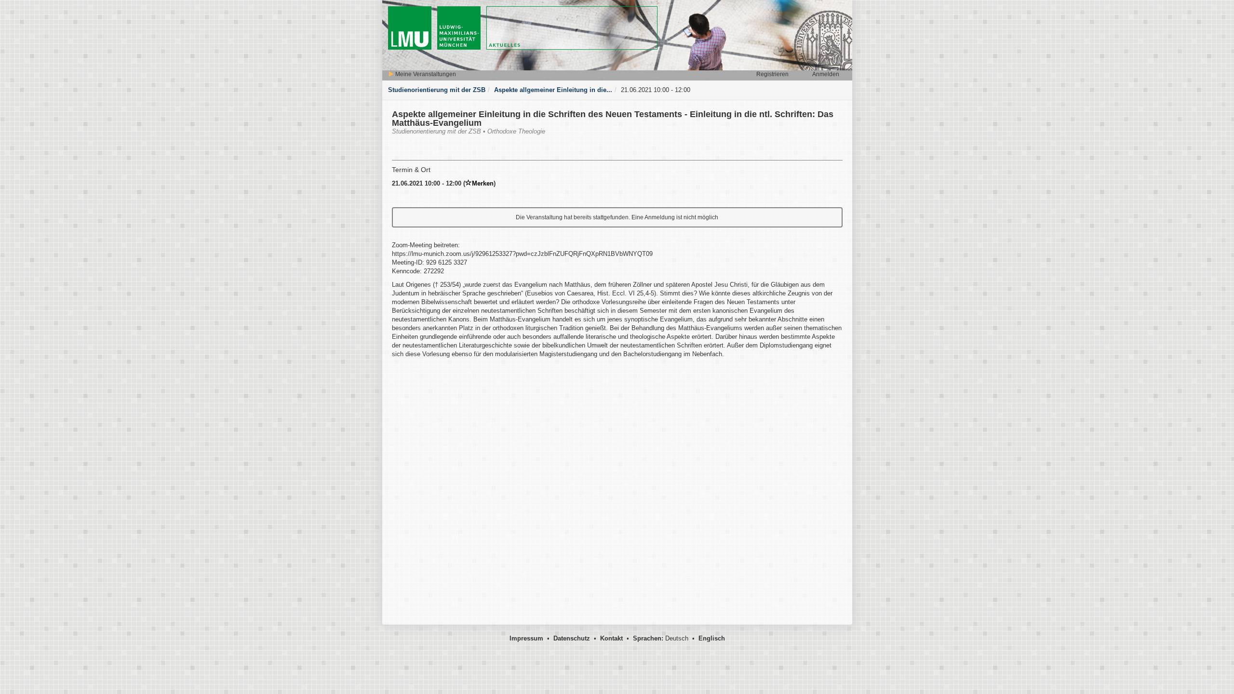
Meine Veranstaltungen (425, 74)
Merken (483, 183)
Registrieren (772, 74)
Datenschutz (571, 638)
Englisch (711, 638)
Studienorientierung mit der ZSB (436, 89)
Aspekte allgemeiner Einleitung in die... (553, 89)
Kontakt (611, 638)
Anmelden (825, 74)
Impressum (526, 638)
